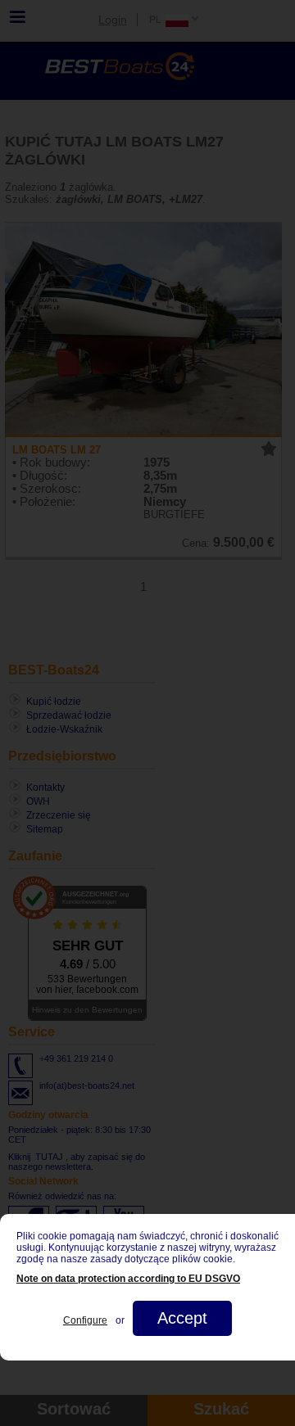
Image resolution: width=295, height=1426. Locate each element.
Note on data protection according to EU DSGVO (128, 1278)
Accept (182, 1318)
